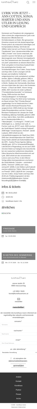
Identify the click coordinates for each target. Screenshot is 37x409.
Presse (18, 394)
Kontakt (18, 381)
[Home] (10, 3)
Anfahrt (18, 377)
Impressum (14, 407)
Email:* (18, 340)
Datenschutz (22, 407)
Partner (18, 390)
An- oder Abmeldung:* (18, 349)
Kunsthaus (18, 385)
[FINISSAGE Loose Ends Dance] (18, 213)
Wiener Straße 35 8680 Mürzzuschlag (18, 285)
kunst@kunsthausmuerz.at (18, 293)
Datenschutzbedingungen (18, 361)
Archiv (18, 398)
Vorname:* (18, 321)
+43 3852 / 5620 (18, 291)
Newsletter (18, 301)
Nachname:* (18, 331)
